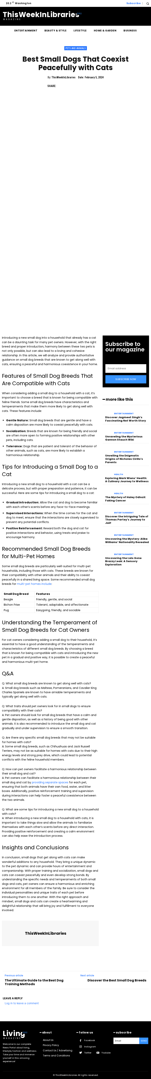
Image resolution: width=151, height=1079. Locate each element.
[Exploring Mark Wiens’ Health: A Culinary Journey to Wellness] (107, 472)
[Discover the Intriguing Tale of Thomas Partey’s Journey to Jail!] (107, 510)
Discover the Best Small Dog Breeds (116, 980)
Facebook (89, 1040)
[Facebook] (61, 86)
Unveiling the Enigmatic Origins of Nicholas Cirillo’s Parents (124, 459)
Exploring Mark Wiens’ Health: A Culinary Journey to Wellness (127, 479)
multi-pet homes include (34, 584)
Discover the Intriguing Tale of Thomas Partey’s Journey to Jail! (126, 520)
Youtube (105, 1052)
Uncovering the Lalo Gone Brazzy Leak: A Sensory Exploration (123, 561)
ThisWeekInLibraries (64, 77)
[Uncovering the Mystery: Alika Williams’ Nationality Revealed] (107, 532)
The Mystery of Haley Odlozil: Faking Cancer (125, 498)
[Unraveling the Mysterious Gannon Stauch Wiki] (107, 430)
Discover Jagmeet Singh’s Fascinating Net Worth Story (125, 418)
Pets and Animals (75, 48)
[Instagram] (80, 1046)
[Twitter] (70, 86)
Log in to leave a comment (22, 1003)
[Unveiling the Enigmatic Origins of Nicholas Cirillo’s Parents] (107, 449)
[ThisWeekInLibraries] (14, 933)
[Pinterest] (79, 86)
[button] (147, 3)
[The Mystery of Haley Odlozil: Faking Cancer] (107, 491)
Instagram (90, 1046)
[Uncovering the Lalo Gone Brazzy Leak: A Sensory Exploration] (107, 552)
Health (118, 474)
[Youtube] (97, 1052)
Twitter (87, 1052)
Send (144, 1040)
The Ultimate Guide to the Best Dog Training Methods (34, 982)
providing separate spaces (50, 782)
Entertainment (124, 413)
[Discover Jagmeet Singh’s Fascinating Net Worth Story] (107, 411)
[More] (97, 86)
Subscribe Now (125, 379)
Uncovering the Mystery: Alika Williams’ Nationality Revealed (127, 540)
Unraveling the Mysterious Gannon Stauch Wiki (124, 438)
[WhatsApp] (88, 86)
